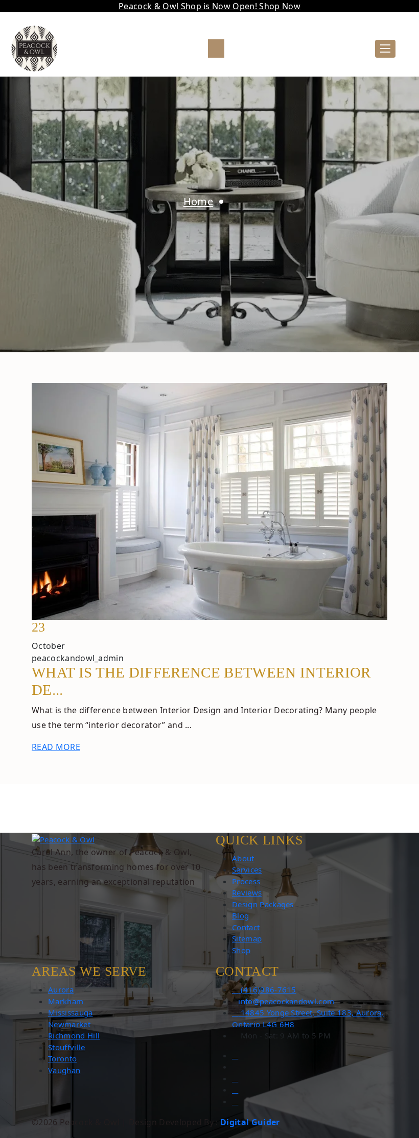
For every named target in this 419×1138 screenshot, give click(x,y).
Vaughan (64, 1070)
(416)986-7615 (267, 989)
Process (246, 881)
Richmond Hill (74, 1035)
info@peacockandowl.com (286, 1001)
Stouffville (66, 1047)
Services (247, 869)
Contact (246, 927)
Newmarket (69, 1024)
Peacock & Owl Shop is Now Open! (209, 6)
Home (198, 201)
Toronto (62, 1058)
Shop (241, 950)
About (243, 858)
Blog (240, 915)
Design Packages (263, 904)
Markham (65, 1001)
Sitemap (247, 938)
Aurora (61, 989)
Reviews (247, 892)
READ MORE (56, 747)
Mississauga (70, 1012)
